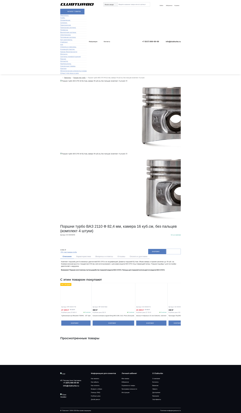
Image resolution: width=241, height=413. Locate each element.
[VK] (62, 389)
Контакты (107, 41)
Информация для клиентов (103, 373)
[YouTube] (68, 389)
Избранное (125, 382)
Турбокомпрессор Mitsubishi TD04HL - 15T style (76, 315)
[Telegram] (74, 389)
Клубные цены (95, 396)
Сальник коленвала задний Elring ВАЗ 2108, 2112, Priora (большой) (113, 315)
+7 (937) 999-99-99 (150, 42)
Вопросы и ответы (104, 256)
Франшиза (155, 396)
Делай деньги (95, 399)
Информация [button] (93, 41)
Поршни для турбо (79, 77)
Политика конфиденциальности (170, 410)
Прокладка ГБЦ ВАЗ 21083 (177, 315)
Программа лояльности (129, 389)
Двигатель (67, 77)
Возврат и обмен (96, 389)
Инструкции (125, 392)
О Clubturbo (157, 373)
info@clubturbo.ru (173, 42)
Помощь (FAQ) (95, 392)
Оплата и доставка (138, 256)
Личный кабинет (129, 373)
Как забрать (95, 382)
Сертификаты (156, 399)
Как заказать (95, 378)
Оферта (154, 389)
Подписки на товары (128, 385)
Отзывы (121, 256)
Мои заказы (125, 378)
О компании (156, 378)
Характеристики (83, 256)
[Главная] (61, 77)
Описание (67, 256)
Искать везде (109, 4)
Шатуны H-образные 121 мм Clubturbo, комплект (151, 315)
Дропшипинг (156, 392)
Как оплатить (95, 385)
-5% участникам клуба (68, 252)
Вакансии (155, 385)
